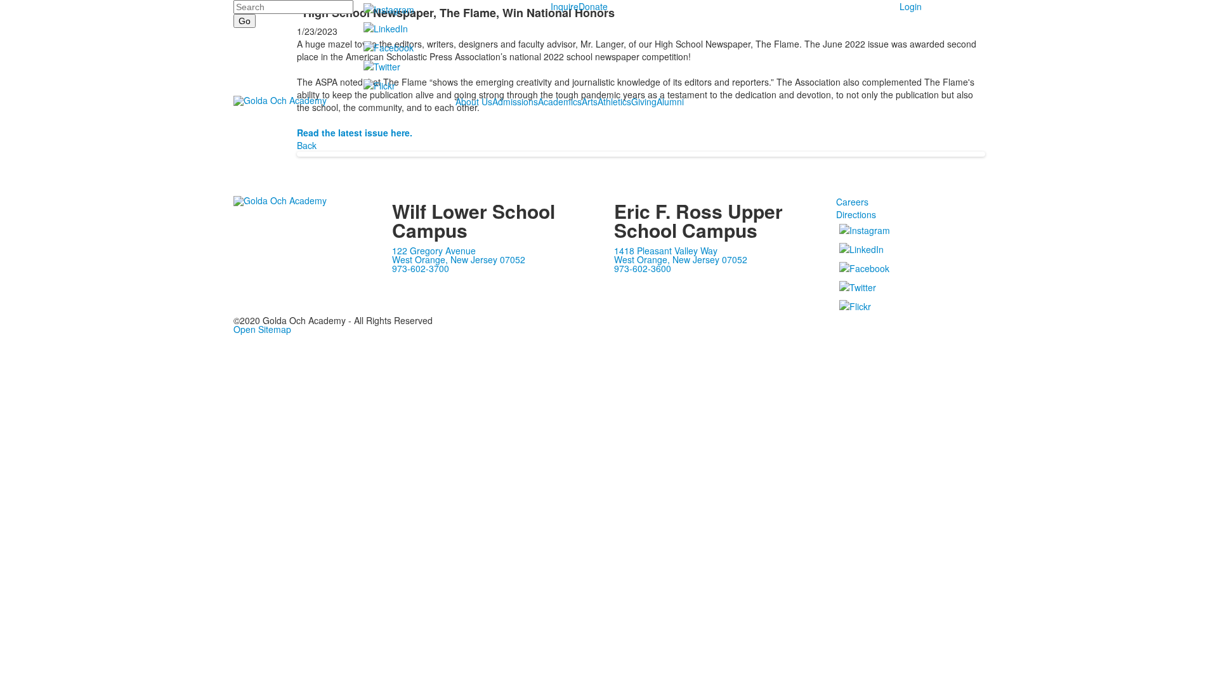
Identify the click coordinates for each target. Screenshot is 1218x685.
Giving (644, 101)
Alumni (670, 101)
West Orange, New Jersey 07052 (458, 259)
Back (307, 145)
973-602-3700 (420, 268)
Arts (590, 101)
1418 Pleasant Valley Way (665, 250)
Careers (852, 201)
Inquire (565, 6)
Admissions (515, 101)
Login (911, 6)
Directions (856, 214)
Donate (593, 6)
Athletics (614, 101)
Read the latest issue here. (354, 132)
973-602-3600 (642, 268)
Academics (560, 101)
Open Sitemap (262, 329)
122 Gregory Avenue (434, 250)
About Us (473, 101)
